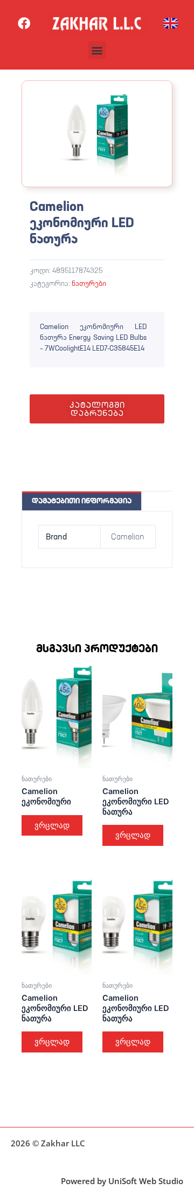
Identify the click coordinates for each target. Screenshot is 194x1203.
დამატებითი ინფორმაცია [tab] (81, 500)
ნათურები (89, 283)
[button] (97, 50)
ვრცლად (52, 825)
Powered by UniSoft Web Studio (122, 1180)
